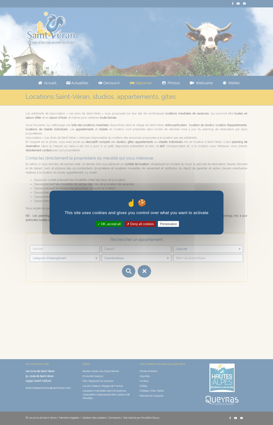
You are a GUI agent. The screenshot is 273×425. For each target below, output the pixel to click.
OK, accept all (110, 224)
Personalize (168, 224)
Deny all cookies (142, 224)
